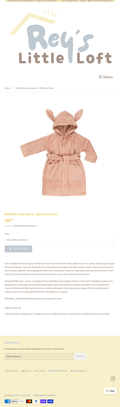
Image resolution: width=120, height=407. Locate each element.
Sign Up (80, 356)
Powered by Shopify (45, 395)
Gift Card (39, 371)
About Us (26, 371)
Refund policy (78, 371)
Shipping (9, 225)
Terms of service (58, 371)
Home (7, 88)
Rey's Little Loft (21, 395)
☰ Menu (106, 76)
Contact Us (11, 371)
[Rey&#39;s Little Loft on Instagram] (113, 380)
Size (7, 233)
